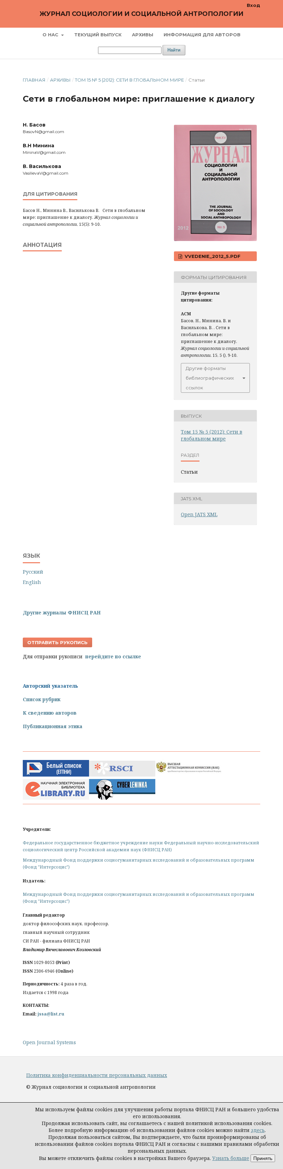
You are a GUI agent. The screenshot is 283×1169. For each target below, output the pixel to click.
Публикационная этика (52, 726)
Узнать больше (230, 1158)
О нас (51, 34)
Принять (262, 1158)
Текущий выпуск (97, 34)
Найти (173, 50)
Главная (34, 80)
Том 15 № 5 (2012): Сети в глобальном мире (129, 80)
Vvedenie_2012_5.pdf (212, 256)
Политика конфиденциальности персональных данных (96, 1075)
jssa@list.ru (51, 1014)
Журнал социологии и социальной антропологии (141, 14)
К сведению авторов (50, 712)
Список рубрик (41, 699)
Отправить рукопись (57, 642)
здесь (258, 1130)
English (32, 582)
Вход (253, 5)
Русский (33, 571)
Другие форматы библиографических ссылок (210, 377)
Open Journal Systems (49, 1042)
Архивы (142, 34)
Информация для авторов (202, 34)
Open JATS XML (199, 514)
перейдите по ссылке (113, 656)
